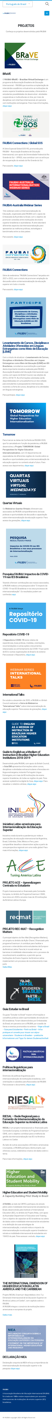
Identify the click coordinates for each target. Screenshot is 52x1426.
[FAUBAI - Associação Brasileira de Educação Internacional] (9, 13)
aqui (14, 594)
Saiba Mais (7, 967)
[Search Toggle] (47, 4)
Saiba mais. (7, 1315)
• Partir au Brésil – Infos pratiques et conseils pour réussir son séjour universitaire (23, 1032)
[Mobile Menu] (46, 13)
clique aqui (7, 106)
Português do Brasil (16, 4)
